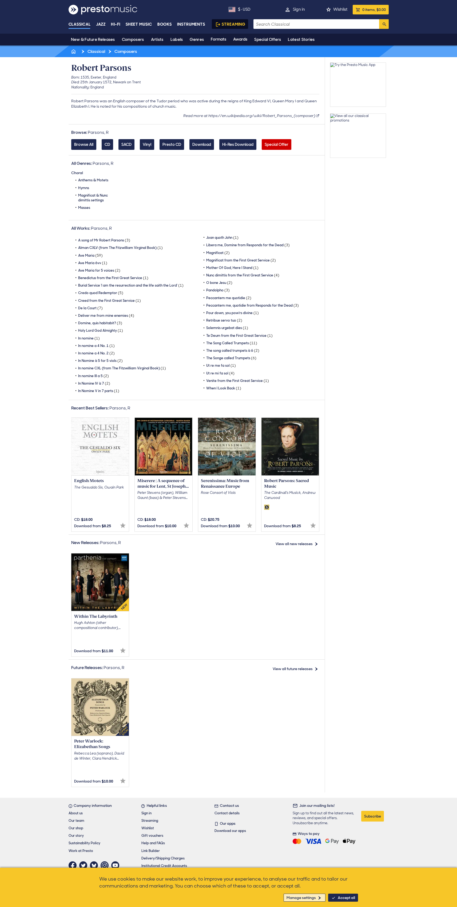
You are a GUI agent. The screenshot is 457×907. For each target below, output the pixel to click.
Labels (176, 39)
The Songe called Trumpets (231, 358)
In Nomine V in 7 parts (98, 391)
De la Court (90, 308)
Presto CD (171, 144)
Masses (84, 207)
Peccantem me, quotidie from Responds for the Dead (252, 305)
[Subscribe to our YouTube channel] (116, 865)
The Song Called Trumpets (231, 343)
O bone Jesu (219, 282)
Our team (76, 820)
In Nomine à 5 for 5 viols (100, 360)
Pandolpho (218, 290)
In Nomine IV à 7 (94, 383)
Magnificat (218, 253)
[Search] (384, 24)
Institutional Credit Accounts (164, 865)
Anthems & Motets (93, 180)
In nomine (89, 338)
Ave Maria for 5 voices (99, 270)
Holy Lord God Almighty (100, 330)
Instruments (191, 24)
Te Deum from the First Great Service (239, 335)
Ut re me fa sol (221, 365)
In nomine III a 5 (93, 376)
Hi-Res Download (237, 144)
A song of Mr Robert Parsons (104, 240)
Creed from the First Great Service (109, 300)
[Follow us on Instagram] (106, 865)
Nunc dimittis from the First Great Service (242, 275)
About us (76, 813)
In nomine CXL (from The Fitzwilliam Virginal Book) (122, 368)
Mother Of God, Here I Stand (232, 267)
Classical (80, 24)
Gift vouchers (152, 835)
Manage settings (301, 897)
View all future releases (293, 668)
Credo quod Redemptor (100, 293)
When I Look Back (223, 388)
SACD (126, 144)
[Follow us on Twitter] (84, 865)
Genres (197, 39)
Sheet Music (139, 24)
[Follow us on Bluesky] (95, 865)
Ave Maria (90, 255)
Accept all (346, 897)
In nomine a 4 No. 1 (96, 345)
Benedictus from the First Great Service (113, 278)
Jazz (101, 24)
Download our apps (230, 830)
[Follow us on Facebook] (74, 865)
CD (107, 144)
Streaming (233, 24)
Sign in (299, 9)
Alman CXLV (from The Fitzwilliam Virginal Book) (120, 247)
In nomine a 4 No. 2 (96, 353)
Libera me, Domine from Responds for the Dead (248, 245)
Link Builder (150, 851)
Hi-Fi (115, 24)
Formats (218, 39)
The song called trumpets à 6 (232, 350)
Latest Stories (301, 39)
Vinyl (147, 144)
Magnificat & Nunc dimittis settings (93, 197)
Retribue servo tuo (224, 320)
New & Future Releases (93, 39)
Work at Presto (81, 851)
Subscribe (372, 816)
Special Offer (276, 144)
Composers (133, 39)
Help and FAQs (153, 843)
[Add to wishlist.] (123, 525)
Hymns (83, 188)
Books (164, 24)
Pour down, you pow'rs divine (232, 313)
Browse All (83, 144)
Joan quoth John (222, 237)
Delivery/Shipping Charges (163, 858)
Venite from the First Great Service (237, 380)
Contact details (227, 813)
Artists (157, 39)
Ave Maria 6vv (92, 263)
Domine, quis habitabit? (100, 323)
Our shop (76, 828)
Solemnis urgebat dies (227, 328)
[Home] (74, 51)
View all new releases (294, 543)
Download (201, 144)
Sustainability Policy (84, 843)
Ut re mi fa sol (220, 373)
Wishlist (340, 9)
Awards (240, 39)
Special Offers (267, 39)
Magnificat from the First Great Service (241, 260)
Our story (76, 835)
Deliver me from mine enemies (106, 315)
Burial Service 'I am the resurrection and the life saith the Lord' (131, 285)
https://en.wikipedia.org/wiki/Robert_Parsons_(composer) (261, 115)
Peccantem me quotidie (228, 298)
